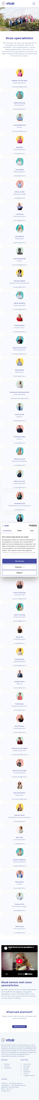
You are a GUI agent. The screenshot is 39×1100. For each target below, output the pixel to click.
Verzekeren (5, 994)
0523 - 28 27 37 (6, 1089)
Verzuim (26, 992)
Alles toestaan (19, 561)
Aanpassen (18, 567)
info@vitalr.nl (5, 1091)
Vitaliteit (19, 992)
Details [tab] (19, 530)
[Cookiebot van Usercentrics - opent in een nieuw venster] (29, 526)
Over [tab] (32, 530)
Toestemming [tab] (7, 530)
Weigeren (19, 573)
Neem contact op (19, 1026)
